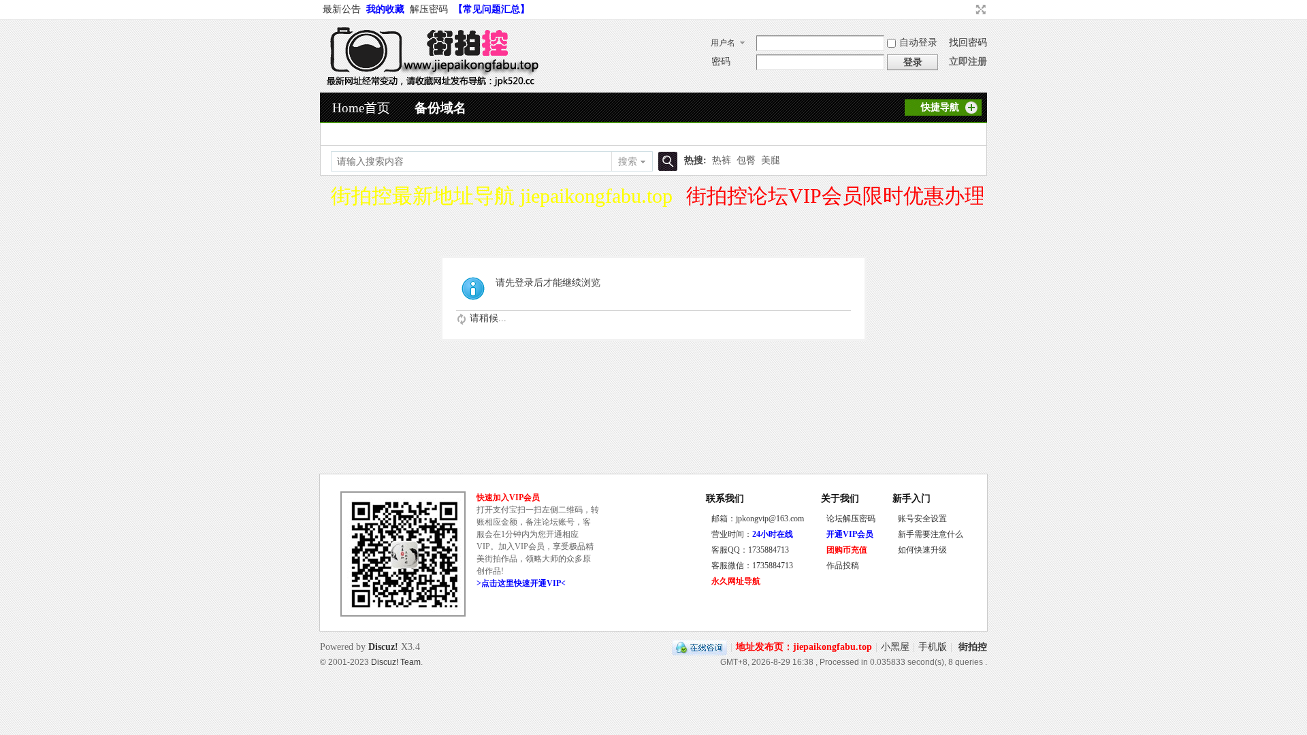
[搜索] (666, 161)
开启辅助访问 (968, 9)
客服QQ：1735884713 (750, 550)
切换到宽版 (979, 9)
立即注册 (968, 61)
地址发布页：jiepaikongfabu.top (804, 647)
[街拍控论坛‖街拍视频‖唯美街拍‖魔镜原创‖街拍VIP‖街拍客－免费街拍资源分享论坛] (429, 84)
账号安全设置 (922, 518)
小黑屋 (895, 647)
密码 (720, 61)
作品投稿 (842, 565)
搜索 (627, 162)
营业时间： (752, 534)
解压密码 (429, 9)
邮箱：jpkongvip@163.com (757, 518)
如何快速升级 (922, 550)
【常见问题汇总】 (491, 9)
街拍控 (972, 647)
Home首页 (361, 108)
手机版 (932, 647)
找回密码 (968, 42)
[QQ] (699, 647)
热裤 (721, 160)
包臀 (746, 160)
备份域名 (440, 108)
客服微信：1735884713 (752, 565)
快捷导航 (940, 107)
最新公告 (342, 9)
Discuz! (383, 647)
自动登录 (918, 42)
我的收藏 (385, 9)
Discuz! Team (396, 661)
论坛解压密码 (850, 518)
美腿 (770, 160)
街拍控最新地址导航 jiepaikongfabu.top (502, 195)
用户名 (723, 43)
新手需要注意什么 (930, 534)
